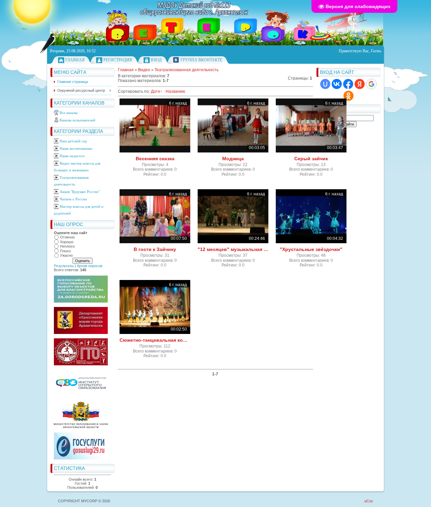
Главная (75, 60)
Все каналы (68, 113)
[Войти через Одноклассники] (348, 96)
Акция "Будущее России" (80, 192)
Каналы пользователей (77, 120)
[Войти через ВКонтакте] (337, 84)
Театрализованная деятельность (187, 69)
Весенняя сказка (155, 158)
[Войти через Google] (371, 84)
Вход (156, 60)
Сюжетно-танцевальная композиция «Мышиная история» (155, 340)
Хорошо (66, 242)
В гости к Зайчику (155, 249)
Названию (175, 91)
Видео (144, 69)
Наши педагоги (72, 156)
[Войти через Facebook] (348, 84)
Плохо (65, 251)
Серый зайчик (311, 158)
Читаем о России (73, 199)
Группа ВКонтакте (201, 60)
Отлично (67, 237)
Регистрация (117, 60)
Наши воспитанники (76, 148)
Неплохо (67, 246)
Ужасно (66, 255)
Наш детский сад (73, 141)
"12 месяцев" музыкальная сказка (233, 249)
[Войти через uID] (325, 84)
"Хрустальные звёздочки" (311, 249)
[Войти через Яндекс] (360, 84)
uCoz (368, 501)
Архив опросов (89, 266)
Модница (233, 158)
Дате (155, 91)
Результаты (64, 266)
